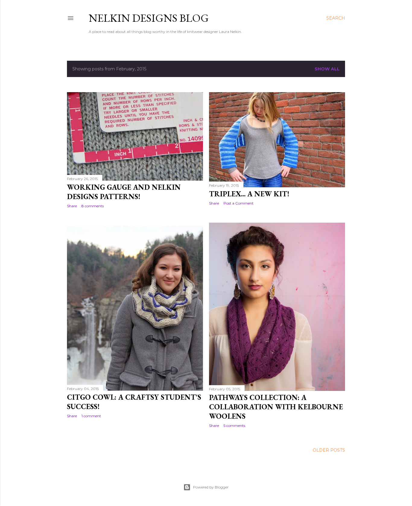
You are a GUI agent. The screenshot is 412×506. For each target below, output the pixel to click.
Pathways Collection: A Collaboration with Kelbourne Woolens (276, 407)
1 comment (91, 416)
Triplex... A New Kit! (249, 193)
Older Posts (329, 450)
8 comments (92, 206)
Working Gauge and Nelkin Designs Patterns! (124, 191)
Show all (327, 69)
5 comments (234, 425)
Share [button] (72, 206)
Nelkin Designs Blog (149, 18)
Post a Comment (238, 203)
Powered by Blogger (211, 487)
